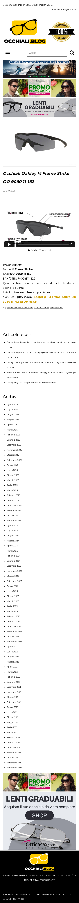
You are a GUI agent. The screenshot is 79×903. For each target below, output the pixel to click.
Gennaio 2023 (13, 621)
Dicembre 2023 (14, 566)
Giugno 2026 (13, 414)
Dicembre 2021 (14, 687)
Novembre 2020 (14, 752)
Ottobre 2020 (13, 757)
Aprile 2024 (12, 545)
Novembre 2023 (14, 571)
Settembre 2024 (14, 520)
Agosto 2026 (12, 404)
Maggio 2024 (13, 540)
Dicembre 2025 (14, 445)
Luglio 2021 (12, 712)
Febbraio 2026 (13, 434)
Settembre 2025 (14, 460)
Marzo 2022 (12, 672)
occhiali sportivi (41, 307)
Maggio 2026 (13, 419)
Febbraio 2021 (13, 737)
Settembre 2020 (14, 762)
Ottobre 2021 (13, 697)
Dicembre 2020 (14, 747)
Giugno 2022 (13, 656)
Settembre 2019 (14, 767)
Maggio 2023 (13, 601)
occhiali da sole (25, 307)
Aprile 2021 (12, 727)
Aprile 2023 (12, 606)
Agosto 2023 (12, 586)
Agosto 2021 (12, 707)
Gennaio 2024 (13, 561)
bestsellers (12, 307)
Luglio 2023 (12, 591)
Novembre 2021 (14, 692)
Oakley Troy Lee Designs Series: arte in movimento (31, 382)
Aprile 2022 (12, 666)
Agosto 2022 (12, 646)
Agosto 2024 (13, 525)
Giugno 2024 (13, 535)
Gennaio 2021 (13, 742)
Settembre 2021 (14, 702)
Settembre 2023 (14, 581)
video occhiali (56, 307)
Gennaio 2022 (13, 682)
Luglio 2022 (12, 651)
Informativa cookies (50, 894)
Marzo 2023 (12, 611)
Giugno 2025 (13, 475)
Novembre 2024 (14, 510)
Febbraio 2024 (14, 555)
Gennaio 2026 (13, 440)
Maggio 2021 (13, 722)
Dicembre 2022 (14, 626)
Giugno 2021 (13, 717)
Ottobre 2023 (13, 576)
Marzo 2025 (12, 490)
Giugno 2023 (13, 596)
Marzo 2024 (12, 551)
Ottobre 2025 (13, 455)
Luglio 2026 (12, 409)
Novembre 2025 (14, 450)
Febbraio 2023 (13, 616)
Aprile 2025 (12, 485)
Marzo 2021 (12, 732)
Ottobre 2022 (13, 636)
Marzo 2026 (12, 429)
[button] (72, 52)
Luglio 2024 (12, 530)
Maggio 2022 (13, 662)
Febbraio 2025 (13, 495)
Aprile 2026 (12, 424)
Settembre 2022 (14, 641)
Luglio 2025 (12, 470)
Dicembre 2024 (14, 505)
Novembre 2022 (14, 631)
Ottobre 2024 (13, 515)
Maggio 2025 (13, 480)
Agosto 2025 (12, 465)
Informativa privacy (16, 894)
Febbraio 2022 (13, 677)
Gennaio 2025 (13, 500)
